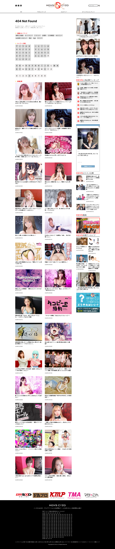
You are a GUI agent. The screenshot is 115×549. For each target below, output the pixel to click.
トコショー (37, 35)
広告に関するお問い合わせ (49, 541)
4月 (53, 513)
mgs (34, 38)
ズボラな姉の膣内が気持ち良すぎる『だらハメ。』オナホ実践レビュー (89, 117)
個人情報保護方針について (76, 541)
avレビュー (59, 35)
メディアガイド (68, 541)
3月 (55, 513)
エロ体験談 (51, 35)
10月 (52, 514)
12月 (47, 514)
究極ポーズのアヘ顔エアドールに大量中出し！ (56, 262)
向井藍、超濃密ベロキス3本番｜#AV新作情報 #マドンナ (89, 88)
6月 (49, 513)
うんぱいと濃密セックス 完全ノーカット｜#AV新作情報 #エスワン (89, 84)
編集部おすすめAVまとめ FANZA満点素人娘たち (89, 121)
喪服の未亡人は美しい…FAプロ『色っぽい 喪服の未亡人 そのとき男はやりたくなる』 (89, 109)
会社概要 (29, 541)
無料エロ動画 (19, 35)
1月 (59, 513)
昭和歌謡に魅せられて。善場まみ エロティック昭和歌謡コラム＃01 (93, 178)
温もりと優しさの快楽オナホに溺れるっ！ (25, 235)
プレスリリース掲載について (94, 541)
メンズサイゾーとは (19, 541)
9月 (54, 514)
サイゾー (39, 38)
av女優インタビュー (21, 38)
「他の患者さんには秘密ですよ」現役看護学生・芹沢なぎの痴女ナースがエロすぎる (89, 93)
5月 (51, 513)
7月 (46, 513)
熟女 (30, 38)
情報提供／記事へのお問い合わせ (37, 541)
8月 (56, 514)
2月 (57, 513)
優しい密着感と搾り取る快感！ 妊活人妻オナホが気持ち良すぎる (89, 101)
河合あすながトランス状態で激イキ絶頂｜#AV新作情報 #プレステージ (89, 97)
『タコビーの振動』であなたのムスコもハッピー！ (57, 315)
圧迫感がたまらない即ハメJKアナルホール (55, 155)
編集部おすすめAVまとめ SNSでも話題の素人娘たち (89, 113)
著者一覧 (25, 541)
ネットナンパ (29, 35)
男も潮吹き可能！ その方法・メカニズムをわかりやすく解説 (81, 265)
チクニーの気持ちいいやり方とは (87, 105)
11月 (49, 514)
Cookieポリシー (85, 541)
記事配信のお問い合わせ (59, 541)
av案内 (44, 35)
